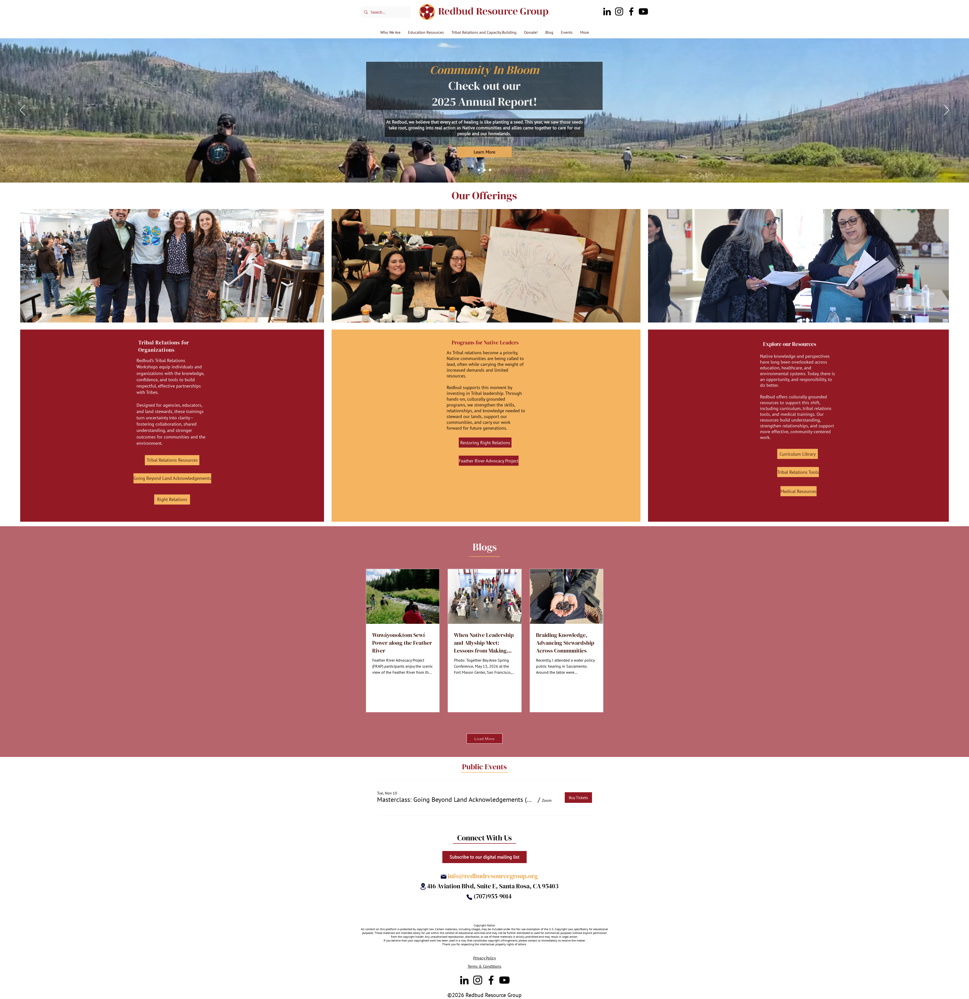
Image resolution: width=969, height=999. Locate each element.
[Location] (423, 886)
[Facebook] (631, 11)
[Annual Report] (484, 170)
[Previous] (22, 110)
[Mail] (443, 876)
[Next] (946, 110)
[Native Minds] (479, 170)
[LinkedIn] (607, 11)
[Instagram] (619, 11)
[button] (456, 799)
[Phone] (469, 897)
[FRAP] (490, 170)
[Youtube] (643, 11)
